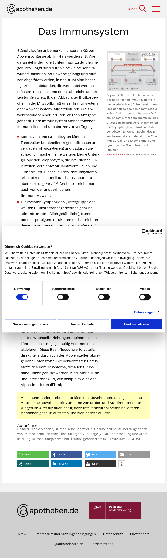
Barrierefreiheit (101, 544)
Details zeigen (144, 312)
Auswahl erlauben (83, 324)
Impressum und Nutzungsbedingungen (65, 534)
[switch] (63, 297)
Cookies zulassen (136, 324)
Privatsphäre (139, 534)
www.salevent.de (116, 154)
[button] (33, 454)
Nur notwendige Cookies (30, 324)
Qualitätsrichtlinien (68, 544)
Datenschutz (113, 534)
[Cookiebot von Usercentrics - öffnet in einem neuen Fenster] (144, 232)
